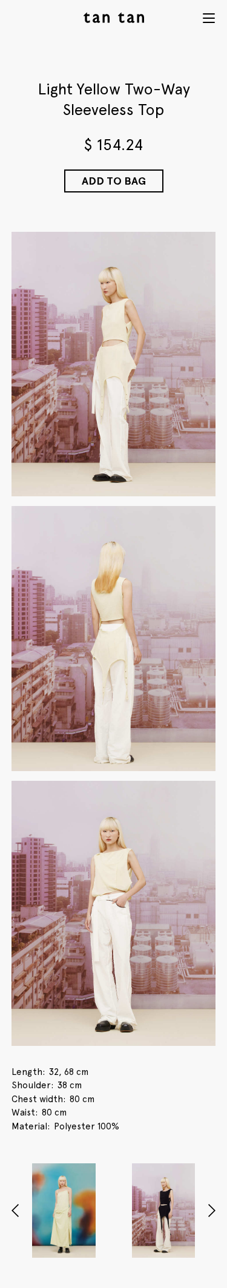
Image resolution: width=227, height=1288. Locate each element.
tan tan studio (114, 17)
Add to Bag (114, 180)
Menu (209, 18)
